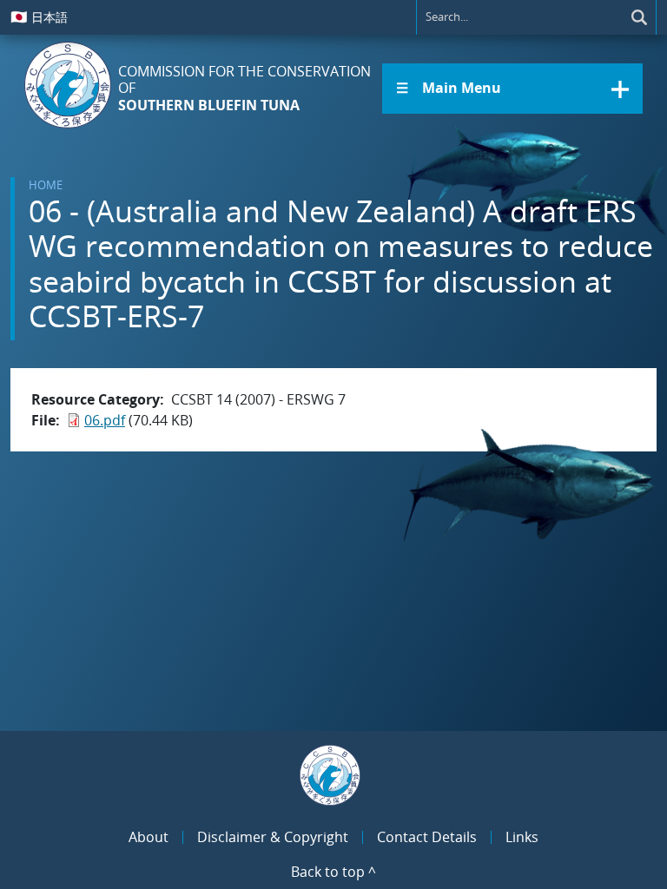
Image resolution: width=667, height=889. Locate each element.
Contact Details (427, 836)
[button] (512, 88)
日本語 (39, 16)
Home (46, 185)
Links (521, 836)
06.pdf (104, 420)
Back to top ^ (333, 871)
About (148, 836)
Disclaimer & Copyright (272, 836)
